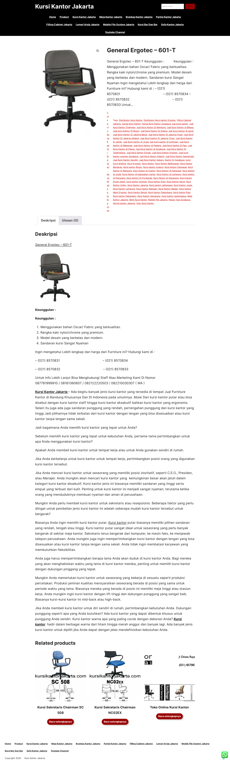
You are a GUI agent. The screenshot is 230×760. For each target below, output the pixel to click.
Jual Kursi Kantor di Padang (147, 145)
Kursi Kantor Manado (146, 188)
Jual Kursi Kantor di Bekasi (180, 127)
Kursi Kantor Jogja (183, 185)
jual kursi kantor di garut (181, 131)
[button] (97, 50)
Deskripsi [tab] (48, 220)
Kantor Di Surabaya (174, 160)
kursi (188, 160)
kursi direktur (119, 163)
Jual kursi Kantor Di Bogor (126, 131)
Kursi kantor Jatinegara (160, 185)
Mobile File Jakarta (157, 199)
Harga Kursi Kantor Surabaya (156, 123)
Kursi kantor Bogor (132, 167)
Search (190, 6)
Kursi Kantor (148, 163)
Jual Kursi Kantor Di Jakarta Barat (130, 134)
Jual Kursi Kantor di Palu (174, 145)
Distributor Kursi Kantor (130, 120)
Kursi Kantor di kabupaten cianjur (138, 174)
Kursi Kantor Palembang (160, 192)
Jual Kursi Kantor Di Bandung (151, 127)
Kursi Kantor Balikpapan (167, 163)
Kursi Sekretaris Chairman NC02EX (115, 710)
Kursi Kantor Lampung (124, 188)
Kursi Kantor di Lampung (169, 174)
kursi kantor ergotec (136, 181)
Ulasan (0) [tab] (70, 220)
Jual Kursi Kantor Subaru (151, 160)
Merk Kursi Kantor (138, 199)
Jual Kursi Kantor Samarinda (179, 156)
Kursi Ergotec (134, 163)
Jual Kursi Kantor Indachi (151, 156)
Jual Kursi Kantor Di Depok (154, 131)
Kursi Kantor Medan (168, 188)
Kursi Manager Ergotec (108, 192)
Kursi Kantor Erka (156, 181)
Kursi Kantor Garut (176, 181)
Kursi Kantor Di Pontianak (139, 178)
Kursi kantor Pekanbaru (124, 196)
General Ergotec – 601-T (53, 245)
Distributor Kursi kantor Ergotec (160, 120)
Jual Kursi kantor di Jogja (136, 142)
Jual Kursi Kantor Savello (125, 160)
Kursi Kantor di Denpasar (169, 170)
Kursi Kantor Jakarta (64, 6)
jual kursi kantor (180, 123)
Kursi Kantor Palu (181, 192)
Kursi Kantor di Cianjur (144, 170)
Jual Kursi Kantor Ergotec (165, 152)
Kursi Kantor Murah (137, 192)
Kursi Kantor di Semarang (166, 178)
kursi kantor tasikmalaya (174, 196)
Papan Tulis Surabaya (179, 199)
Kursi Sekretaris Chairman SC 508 (60, 710)
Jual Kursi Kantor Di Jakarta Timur (157, 138)
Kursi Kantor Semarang (148, 196)
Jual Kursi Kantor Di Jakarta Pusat (165, 134)
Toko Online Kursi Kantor (169, 707)
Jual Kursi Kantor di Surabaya (150, 149)
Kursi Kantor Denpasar (176, 167)
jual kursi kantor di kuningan (164, 142)
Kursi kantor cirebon (153, 167)
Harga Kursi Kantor (131, 123)
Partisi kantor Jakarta (124, 203)
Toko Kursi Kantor (145, 203)
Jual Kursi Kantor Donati (139, 152)
